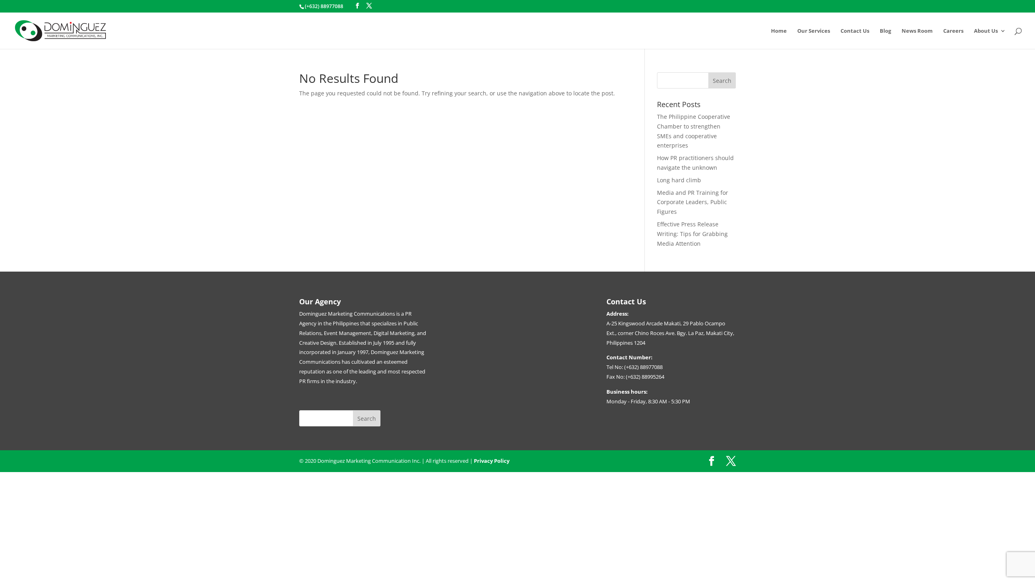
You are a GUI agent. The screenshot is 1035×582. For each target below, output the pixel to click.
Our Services (813, 31)
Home (779, 31)
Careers (953, 31)
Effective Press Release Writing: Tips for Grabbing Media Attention (692, 233)
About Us (986, 31)
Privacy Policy (491, 460)
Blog (885, 31)
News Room (917, 31)
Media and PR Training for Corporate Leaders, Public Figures (692, 202)
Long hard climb (679, 180)
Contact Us (855, 31)
